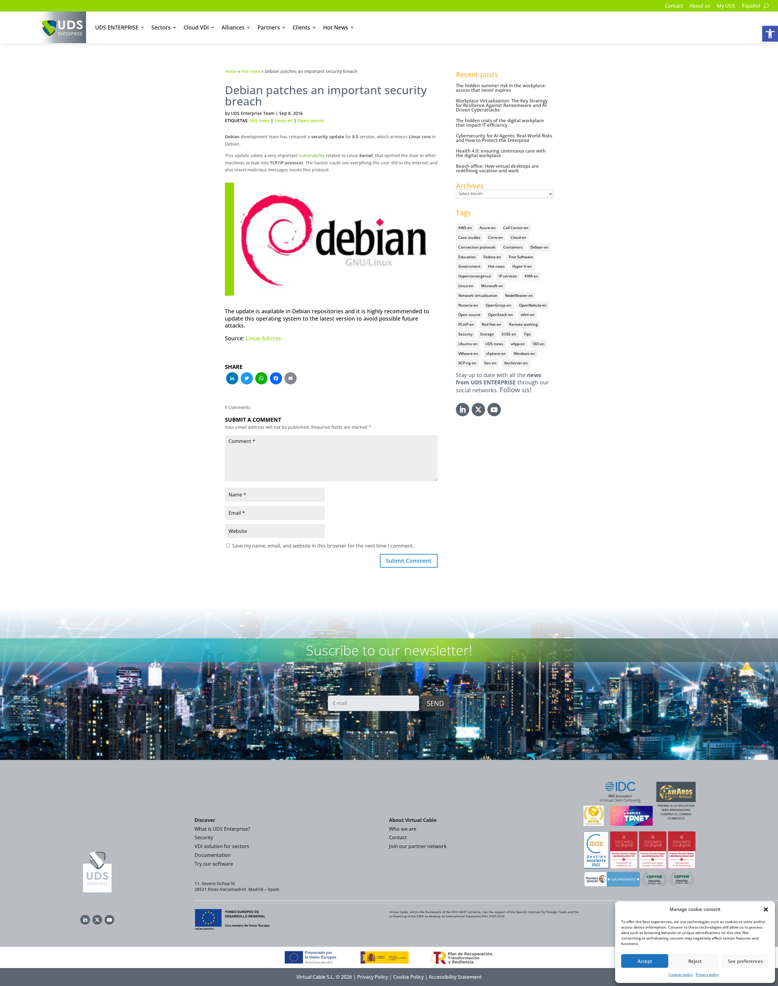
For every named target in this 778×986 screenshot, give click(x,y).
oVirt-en (528, 314)
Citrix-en (495, 237)
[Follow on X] (478, 409)
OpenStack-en (500, 314)
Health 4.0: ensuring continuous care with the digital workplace (501, 153)
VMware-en (468, 353)
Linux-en (283, 120)
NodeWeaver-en (519, 295)
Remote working (523, 324)
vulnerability (312, 155)
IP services (508, 276)
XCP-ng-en (467, 363)
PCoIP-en (466, 324)
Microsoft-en (492, 285)
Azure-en (488, 227)
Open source (311, 120)
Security (465, 334)
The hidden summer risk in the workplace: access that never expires (501, 87)
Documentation (212, 855)
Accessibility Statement (455, 977)
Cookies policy (681, 974)
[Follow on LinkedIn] (462, 409)
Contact (674, 6)
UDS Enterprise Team (252, 113)
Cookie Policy (408, 977)
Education (467, 256)
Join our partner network (418, 846)
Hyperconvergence (474, 276)
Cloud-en (518, 237)
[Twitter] (246, 379)
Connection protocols (477, 247)
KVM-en (531, 276)
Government (469, 266)
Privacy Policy (372, 977)
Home (231, 71)
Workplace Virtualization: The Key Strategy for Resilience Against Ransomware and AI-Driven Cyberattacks (502, 105)
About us (700, 6)
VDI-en (539, 343)
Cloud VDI (196, 27)
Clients (301, 27)
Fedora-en (492, 256)
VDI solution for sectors (221, 846)
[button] (770, 34)
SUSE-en (508, 334)
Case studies (469, 237)
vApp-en (518, 343)
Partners (268, 27)
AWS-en (465, 227)
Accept (645, 961)
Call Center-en (515, 227)
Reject (695, 961)
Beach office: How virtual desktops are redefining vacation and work (497, 168)
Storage (487, 334)
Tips (527, 334)
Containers (513, 247)
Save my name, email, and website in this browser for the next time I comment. (323, 545)
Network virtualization (477, 295)
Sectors (161, 27)
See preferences (745, 961)
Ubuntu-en (468, 343)
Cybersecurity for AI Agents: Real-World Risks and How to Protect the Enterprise (504, 137)
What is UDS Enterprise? (222, 829)
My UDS (726, 6)
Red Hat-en (491, 324)
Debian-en (539, 247)
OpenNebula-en (533, 305)
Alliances (233, 27)
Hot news (250, 71)
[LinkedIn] (232, 379)
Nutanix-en (468, 305)
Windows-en (524, 353)
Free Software (521, 256)
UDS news (494, 343)
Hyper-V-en (522, 266)
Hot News (335, 27)
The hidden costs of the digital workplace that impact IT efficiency (500, 122)
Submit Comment (409, 560)
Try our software (213, 864)
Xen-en (490, 363)
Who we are (402, 829)
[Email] (290, 379)
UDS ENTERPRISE (117, 27)
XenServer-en (516, 363)
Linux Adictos (263, 338)
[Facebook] (276, 379)
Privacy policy (707, 974)
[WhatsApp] (261, 379)
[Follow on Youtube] (494, 409)
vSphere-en (496, 353)
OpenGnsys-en (498, 305)
